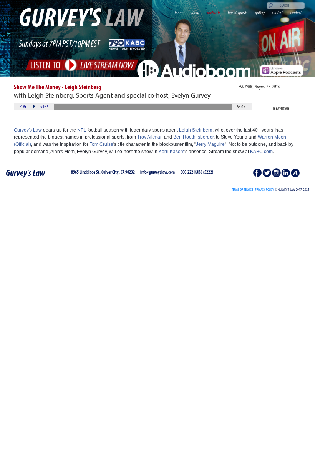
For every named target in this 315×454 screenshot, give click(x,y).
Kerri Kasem (171, 151)
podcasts (213, 12)
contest (277, 12)
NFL (81, 130)
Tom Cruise (101, 144)
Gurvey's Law (28, 130)
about (195, 12)
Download (281, 109)
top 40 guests (238, 12)
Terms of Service (242, 190)
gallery (260, 12)
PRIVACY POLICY (264, 190)
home (179, 12)
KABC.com (261, 151)
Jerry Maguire (210, 144)
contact (296, 12)
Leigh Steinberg (195, 130)
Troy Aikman (150, 137)
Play (23, 107)
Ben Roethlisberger (193, 137)
